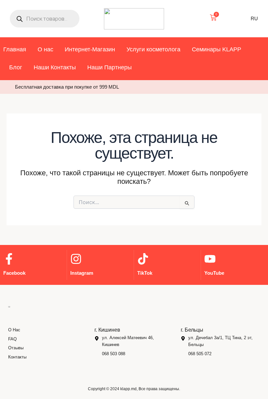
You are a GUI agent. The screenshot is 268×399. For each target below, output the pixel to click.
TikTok (144, 273)
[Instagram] (76, 259)
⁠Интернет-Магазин (90, 49)
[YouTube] (210, 259)
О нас (45, 49)
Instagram (81, 273)
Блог (15, 67)
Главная (14, 49)
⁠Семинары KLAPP (216, 49)
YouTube (214, 273)
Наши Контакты (55, 67)
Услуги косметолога (153, 49)
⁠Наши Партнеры (109, 67)
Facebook (14, 273)
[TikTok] (143, 259)
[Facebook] (9, 259)
